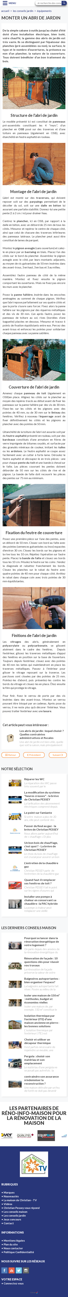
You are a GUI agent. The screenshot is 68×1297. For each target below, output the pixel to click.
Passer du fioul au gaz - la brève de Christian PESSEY (41, 827)
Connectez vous (14, 1283)
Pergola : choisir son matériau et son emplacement (37, 1059)
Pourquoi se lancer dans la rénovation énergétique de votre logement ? (41, 941)
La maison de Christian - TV (20, 1200)
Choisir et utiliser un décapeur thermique (37, 1041)
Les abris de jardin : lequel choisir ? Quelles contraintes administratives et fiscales (42, 734)
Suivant (57, 754)
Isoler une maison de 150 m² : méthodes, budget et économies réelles (42, 999)
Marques (9, 1192)
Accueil (5, 10)
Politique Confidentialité (19, 1252)
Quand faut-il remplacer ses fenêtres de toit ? (40, 881)
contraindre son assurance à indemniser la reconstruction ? (41, 1080)
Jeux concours (12, 1219)
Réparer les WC (34, 779)
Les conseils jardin (23, 10)
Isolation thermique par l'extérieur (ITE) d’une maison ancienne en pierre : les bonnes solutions (41, 1021)
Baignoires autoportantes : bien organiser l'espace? (41, 980)
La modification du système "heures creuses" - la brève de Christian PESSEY (42, 796)
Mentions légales (14, 1240)
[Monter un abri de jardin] (34, 88)
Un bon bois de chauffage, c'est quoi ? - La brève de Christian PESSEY (41, 846)
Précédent (35, 754)
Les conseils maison (15, 1211)
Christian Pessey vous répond (22, 1207)
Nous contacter (13, 1248)
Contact (9, 1223)
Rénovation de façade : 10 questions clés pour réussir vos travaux (41, 962)
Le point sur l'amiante (38, 812)
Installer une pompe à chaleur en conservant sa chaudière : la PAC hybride (41, 900)
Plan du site (11, 1244)
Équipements (44, 10)
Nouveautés (11, 1196)
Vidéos (8, 1204)
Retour (12, 754)
